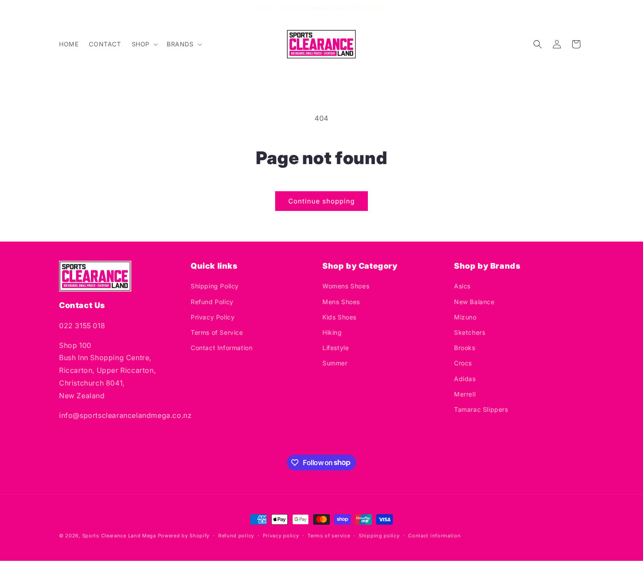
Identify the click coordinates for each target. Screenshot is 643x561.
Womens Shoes (345, 286)
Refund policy (236, 535)
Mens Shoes (341, 301)
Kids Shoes (339, 317)
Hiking (332, 332)
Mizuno (465, 317)
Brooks (464, 348)
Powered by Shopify (184, 536)
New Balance (474, 301)
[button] (143, 44)
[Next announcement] (581, 8)
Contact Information (221, 348)
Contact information (434, 535)
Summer (335, 363)
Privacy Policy (212, 317)
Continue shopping (321, 201)
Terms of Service (217, 332)
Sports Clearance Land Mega (119, 536)
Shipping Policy (215, 286)
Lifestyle (335, 348)
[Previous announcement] (62, 8)
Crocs (463, 363)
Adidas (465, 378)
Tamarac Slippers (481, 409)
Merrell (464, 394)
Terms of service (329, 535)
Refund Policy (212, 301)
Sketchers (469, 332)
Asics (462, 286)
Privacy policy (281, 535)
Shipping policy (379, 535)
